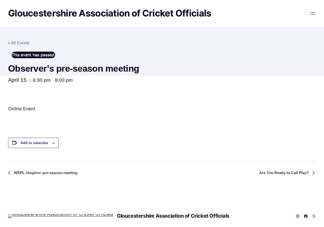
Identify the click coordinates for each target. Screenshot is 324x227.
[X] (314, 216)
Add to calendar (34, 143)
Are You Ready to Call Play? (284, 173)
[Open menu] (313, 13)
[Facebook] (306, 216)
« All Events (18, 43)
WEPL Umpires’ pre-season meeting (45, 173)
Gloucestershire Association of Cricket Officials (109, 13)
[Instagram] (298, 216)
